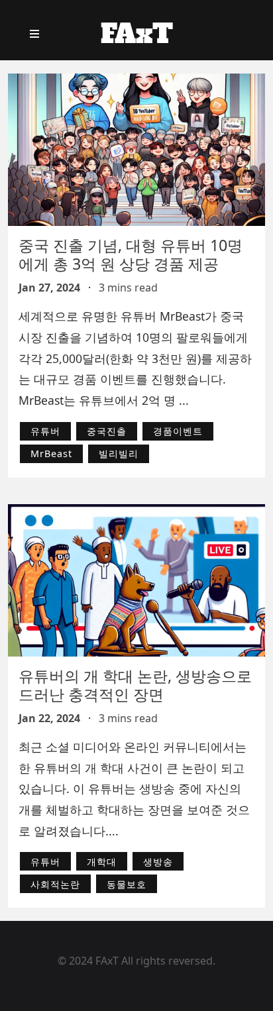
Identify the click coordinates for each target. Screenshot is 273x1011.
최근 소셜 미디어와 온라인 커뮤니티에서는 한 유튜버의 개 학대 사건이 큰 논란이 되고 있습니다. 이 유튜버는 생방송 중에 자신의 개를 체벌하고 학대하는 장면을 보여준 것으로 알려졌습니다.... (134, 789)
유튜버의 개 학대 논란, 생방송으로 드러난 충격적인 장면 (135, 685)
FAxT (137, 34)
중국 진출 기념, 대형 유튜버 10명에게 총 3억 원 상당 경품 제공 (131, 254)
